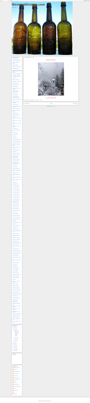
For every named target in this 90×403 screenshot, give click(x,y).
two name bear (15, 292)
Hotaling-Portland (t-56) (16, 177)
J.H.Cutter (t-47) (15, 205)
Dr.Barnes (15, 369)
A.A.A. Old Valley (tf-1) (16, 73)
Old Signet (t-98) (15, 253)
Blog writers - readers (16, 81)
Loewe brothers (15, 233)
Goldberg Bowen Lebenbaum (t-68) (16, 163)
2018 (15, 327)
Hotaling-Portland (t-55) (16, 174)
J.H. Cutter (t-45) (15, 195)
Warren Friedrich (16, 384)
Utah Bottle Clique (15, 68)
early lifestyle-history (16, 139)
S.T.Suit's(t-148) (15, 272)
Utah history (15, 295)
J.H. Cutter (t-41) (15, 189)
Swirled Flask (15, 285)
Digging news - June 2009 (17, 123)
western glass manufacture (15, 301)
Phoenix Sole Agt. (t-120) (17, 257)
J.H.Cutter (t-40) (15, 203)
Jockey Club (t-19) (16, 215)
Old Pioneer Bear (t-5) (16, 252)
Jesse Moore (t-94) (16, 210)
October (16, 337)
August (16, 338)
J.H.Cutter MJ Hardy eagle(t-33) (16, 201)
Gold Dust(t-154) (15, 159)
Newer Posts (27, 103)
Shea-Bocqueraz (15, 276)
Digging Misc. (15, 116)
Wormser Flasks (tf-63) (16, 321)
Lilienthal (14, 227)
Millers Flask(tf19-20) (16, 242)
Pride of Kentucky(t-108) (17, 259)
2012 (15, 346)
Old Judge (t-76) (15, 248)
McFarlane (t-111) (15, 237)
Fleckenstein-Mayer (16, 142)
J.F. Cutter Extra (16, 373)
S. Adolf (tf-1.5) (15, 267)
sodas (14, 279)
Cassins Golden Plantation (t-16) (15, 91)
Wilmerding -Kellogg (16, 313)
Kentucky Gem (16, 377)
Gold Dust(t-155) (15, 160)
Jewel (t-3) (14, 212)
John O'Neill (16, 375)
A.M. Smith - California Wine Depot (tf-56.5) (16, 76)
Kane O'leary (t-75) (16, 217)
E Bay (13, 136)
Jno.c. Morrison (15, 213)
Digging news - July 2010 (17, 120)
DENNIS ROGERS (17, 367)
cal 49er (15, 388)
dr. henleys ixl (15, 128)
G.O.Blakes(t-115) (15, 149)
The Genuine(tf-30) (16, 288)
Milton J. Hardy (15, 244)
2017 (15, 328)
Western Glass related (16, 303)
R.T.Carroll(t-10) (15, 262)
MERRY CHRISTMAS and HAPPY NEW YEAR (16, 333)
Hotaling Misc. (15, 172)
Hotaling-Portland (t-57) (16, 179)
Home (51, 103)
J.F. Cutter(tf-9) (15, 187)
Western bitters (15, 299)
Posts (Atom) (53, 106)
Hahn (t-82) (14, 165)
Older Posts (75, 103)
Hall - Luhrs (14, 166)
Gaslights (14, 151)
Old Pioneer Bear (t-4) (16, 250)
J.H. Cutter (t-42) (15, 190)
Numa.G (15, 380)
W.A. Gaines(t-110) (16, 297)
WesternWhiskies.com (28, 4)
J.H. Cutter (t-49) (15, 199)
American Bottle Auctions (17, 60)
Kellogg (14, 220)
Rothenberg (14, 265)
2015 (15, 343)
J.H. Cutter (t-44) (15, 194)
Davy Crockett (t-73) (16, 108)
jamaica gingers (15, 208)
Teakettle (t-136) (15, 287)
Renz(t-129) (15, 264)
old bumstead (16, 390)
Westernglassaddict (17, 386)
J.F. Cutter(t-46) (15, 185)
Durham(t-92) (15, 134)
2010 (15, 349)
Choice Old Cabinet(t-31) (17, 99)
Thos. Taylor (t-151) (16, 290)
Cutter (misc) (15, 104)
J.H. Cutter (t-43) (15, 192)
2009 (15, 350)
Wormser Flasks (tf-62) (16, 318)
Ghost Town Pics (15, 153)
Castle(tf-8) (14, 93)
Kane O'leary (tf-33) (16, 218)
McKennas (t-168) (15, 239)
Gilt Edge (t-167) (15, 154)
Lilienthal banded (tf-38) (16, 230)
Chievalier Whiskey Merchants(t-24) (16, 97)
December (16, 330)
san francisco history (16, 274)
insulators (14, 182)
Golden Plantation (16, 371)
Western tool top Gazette (17, 66)
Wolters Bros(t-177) (16, 315)
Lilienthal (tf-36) (15, 229)
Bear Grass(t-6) (15, 79)
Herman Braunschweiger (17, 170)
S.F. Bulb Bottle (15, 269)
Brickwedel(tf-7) (15, 84)
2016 (15, 342)
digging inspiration (16, 114)
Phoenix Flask (15, 255)
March (16, 340)
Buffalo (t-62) (15, 86)
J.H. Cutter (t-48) (15, 197)
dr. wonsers (14, 132)
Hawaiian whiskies (16, 168)
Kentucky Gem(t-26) (16, 222)
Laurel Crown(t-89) (16, 225)
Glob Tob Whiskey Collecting (15, 157)
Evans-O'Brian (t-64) (16, 141)
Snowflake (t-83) (15, 277)
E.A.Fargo (14, 137)
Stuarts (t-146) (15, 283)
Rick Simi (15, 382)
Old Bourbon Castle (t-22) (17, 246)
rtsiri (14, 392)
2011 (14, 347)
